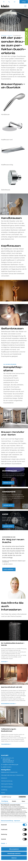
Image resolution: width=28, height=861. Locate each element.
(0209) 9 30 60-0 (9, 1)
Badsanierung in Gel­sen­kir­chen (9, 772)
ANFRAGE (26, 41)
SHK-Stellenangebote (6, 787)
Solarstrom (4, 778)
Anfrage (24, 1)
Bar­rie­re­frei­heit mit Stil (11, 687)
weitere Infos (7, 482)
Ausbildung (4, 789)
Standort (4, 1)
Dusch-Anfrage (8, 569)
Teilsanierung (5, 744)
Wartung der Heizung (7, 784)
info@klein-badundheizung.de (15, 1)
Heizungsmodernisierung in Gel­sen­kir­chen (12, 775)
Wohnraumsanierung (6, 781)
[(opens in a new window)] (26, 29)
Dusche (10, 35)
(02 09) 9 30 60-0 (8, 564)
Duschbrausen (17, 35)
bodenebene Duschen (8, 703)
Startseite (3, 35)
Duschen (4, 661)
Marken (3, 792)
